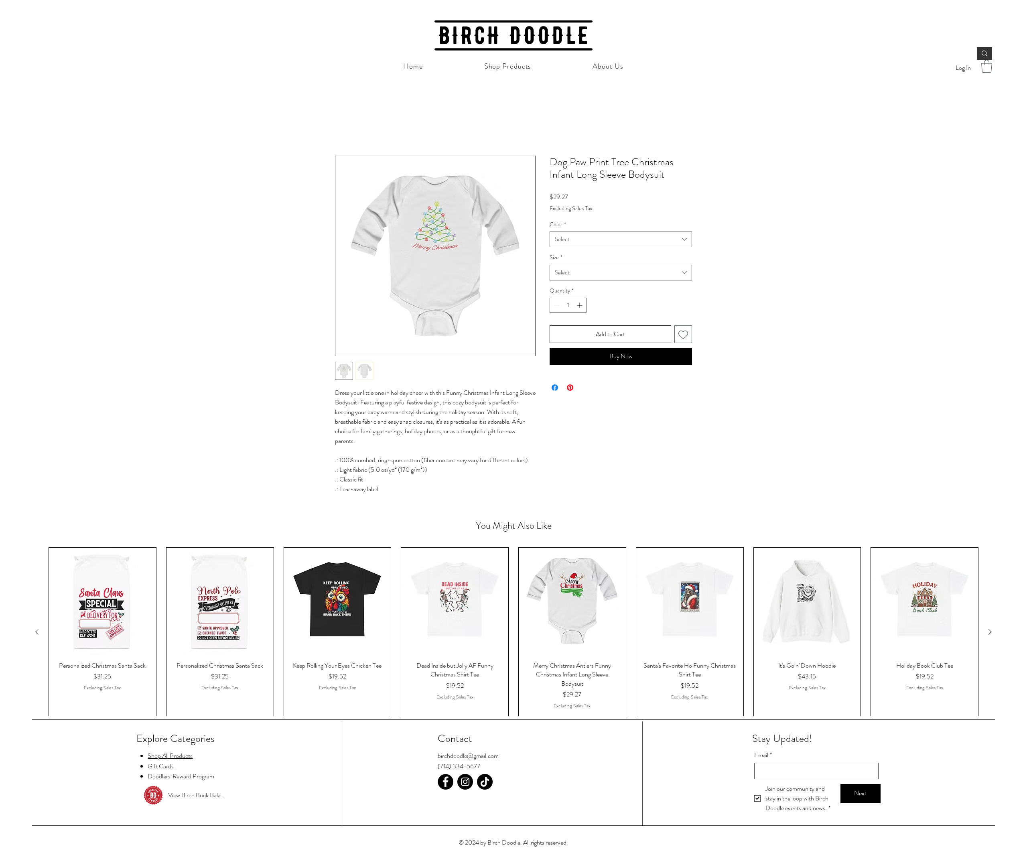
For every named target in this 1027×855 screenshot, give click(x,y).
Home (343, 127)
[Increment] (580, 306)
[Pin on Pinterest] (570, 388)
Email (763, 755)
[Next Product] (990, 632)
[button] (986, 66)
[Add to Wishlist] (683, 335)
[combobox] (621, 240)
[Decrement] (556, 306)
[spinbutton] (568, 306)
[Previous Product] (37, 632)
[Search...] (984, 53)
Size (556, 258)
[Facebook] (445, 782)
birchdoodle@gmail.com (468, 756)
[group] (513, 632)
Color (558, 225)
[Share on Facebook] (555, 388)
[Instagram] (465, 782)
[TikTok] (485, 782)
